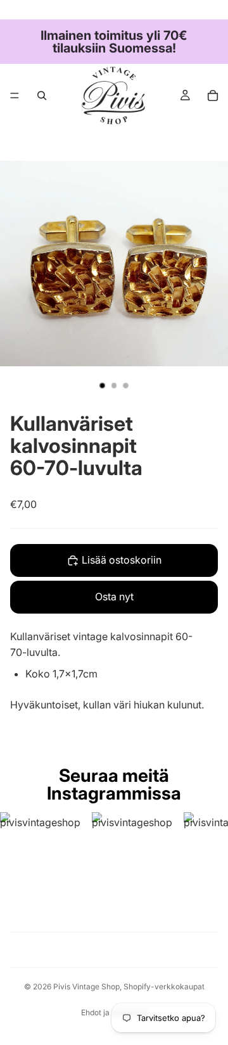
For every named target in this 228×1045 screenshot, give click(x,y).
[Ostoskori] (213, 95)
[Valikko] (14, 95)
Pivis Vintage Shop (86, 986)
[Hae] (42, 95)
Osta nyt (114, 596)
